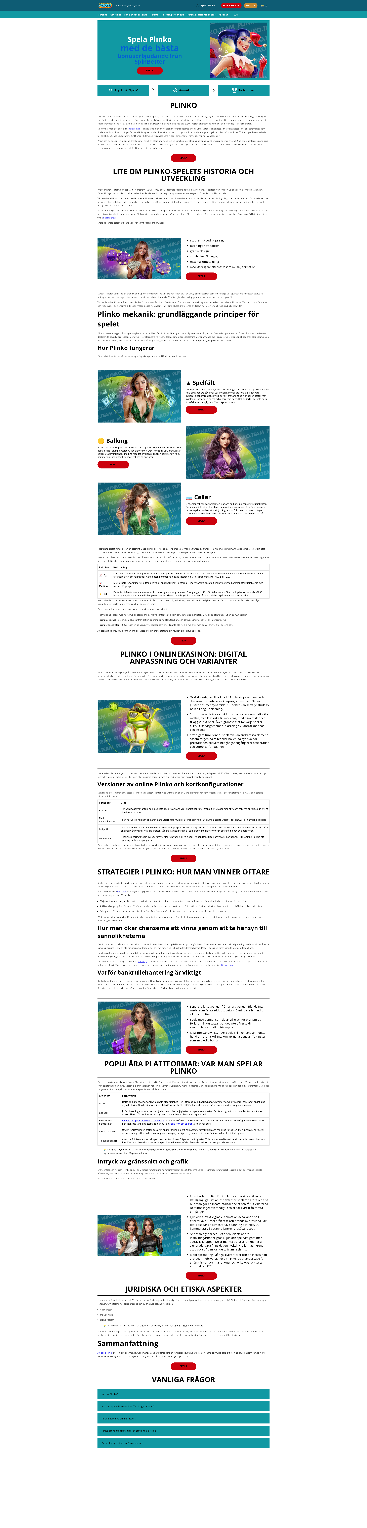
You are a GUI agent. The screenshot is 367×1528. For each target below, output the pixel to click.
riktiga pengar (109, 217)
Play (183, 640)
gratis (250, 5)
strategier (122, 891)
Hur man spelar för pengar (201, 14)
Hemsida (102, 14)
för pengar (231, 5)
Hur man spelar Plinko (135, 14)
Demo (155, 14)
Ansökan (223, 14)
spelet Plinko (133, 128)
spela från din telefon (181, 1123)
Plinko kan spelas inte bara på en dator (143, 1120)
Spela (150, 70)
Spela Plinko (208, 5)
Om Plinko (115, 14)
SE (266, 5)
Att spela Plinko (104, 1352)
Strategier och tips (173, 14)
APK (236, 14)
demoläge (142, 961)
